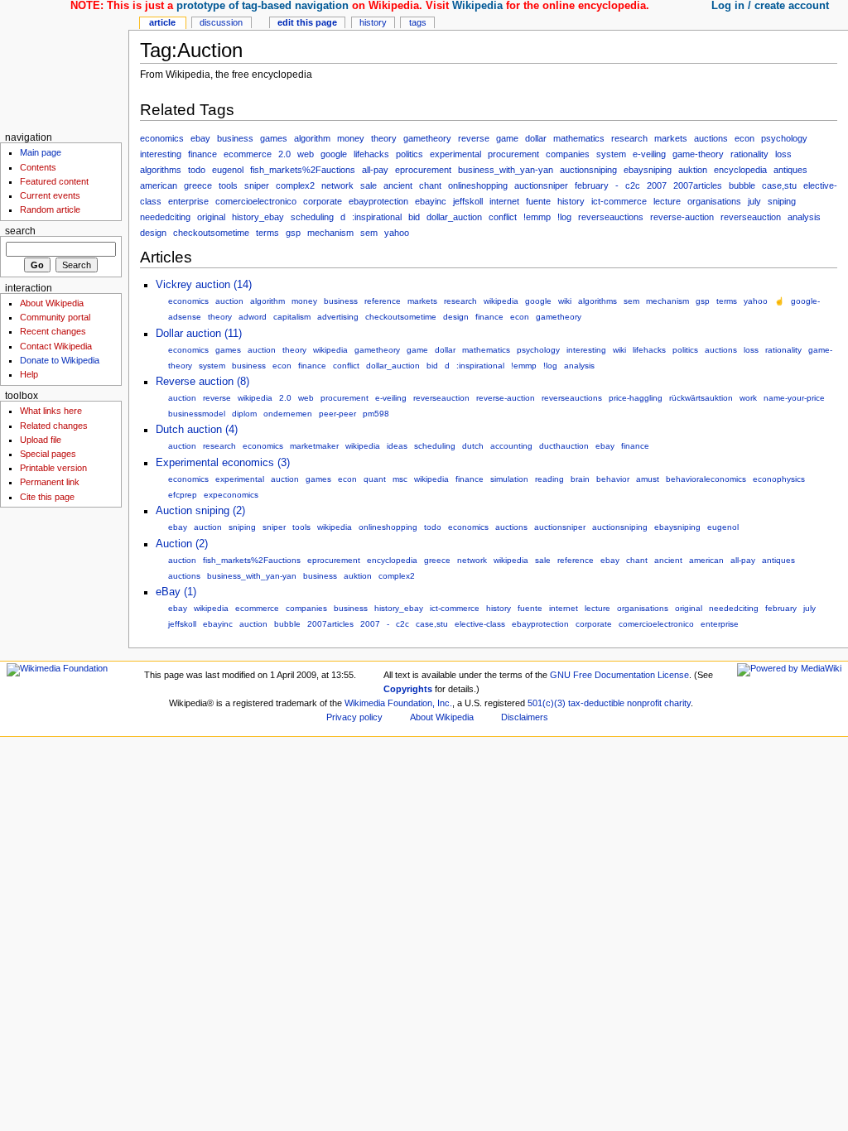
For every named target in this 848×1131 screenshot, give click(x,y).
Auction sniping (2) (200, 511)
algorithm (312, 138)
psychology (784, 138)
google (333, 154)
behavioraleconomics (706, 479)
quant (375, 479)
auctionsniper (541, 185)
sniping (782, 201)
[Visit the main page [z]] (64, 64)
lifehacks (371, 154)
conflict (503, 217)
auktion (692, 170)
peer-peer (337, 413)
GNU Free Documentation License (619, 675)
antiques (790, 170)
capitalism (292, 316)
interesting (160, 154)
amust (647, 479)
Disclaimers (524, 717)
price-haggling (635, 397)
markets (670, 138)
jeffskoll (468, 201)
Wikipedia (477, 6)
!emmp (537, 217)
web (305, 154)
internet (504, 201)
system (611, 154)
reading (549, 479)
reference (382, 301)
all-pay (375, 170)
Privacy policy (354, 717)
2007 (657, 185)
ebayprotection (378, 201)
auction (229, 301)
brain (580, 479)
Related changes (54, 426)
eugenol (227, 170)
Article (162, 22)
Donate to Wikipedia (59, 360)
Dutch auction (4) (197, 430)
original (211, 217)
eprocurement (423, 170)
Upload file (40, 440)
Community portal (55, 317)
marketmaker (314, 445)
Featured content (54, 181)
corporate (322, 201)
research (629, 138)
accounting (511, 445)
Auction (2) (182, 544)
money (350, 138)
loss (783, 154)
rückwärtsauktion (701, 397)
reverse (473, 138)
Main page (40, 152)
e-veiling (649, 154)
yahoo (396, 233)
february (592, 185)
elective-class (480, 623)
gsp (293, 233)
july (754, 201)
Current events (50, 195)
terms (267, 233)
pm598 (376, 413)
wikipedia (501, 301)
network (337, 185)
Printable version (53, 468)
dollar (536, 138)
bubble (742, 185)
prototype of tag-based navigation (262, 6)
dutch (473, 445)
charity (677, 703)
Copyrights (407, 689)
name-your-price (794, 397)
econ (744, 138)
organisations (714, 201)
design (153, 233)
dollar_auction (454, 217)
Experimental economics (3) (223, 463)
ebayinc (430, 201)
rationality (749, 154)
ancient (397, 185)
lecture (667, 201)
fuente (538, 201)
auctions (711, 138)
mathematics (579, 138)
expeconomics (231, 494)
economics (162, 138)
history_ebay (258, 217)
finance (202, 154)
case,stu (779, 185)
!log (564, 217)
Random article (50, 209)
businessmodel (196, 413)
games (273, 138)
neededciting (165, 217)
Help (29, 374)
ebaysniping (648, 170)
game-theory (698, 154)
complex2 (295, 185)
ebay (200, 138)
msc (400, 479)
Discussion (221, 22)
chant (430, 185)
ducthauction (564, 445)
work (748, 397)
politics (409, 154)
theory (384, 138)
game (507, 138)
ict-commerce (619, 201)
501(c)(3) (547, 703)
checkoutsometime (211, 233)
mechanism (330, 233)
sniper (256, 185)
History (373, 22)
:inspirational (377, 217)
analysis (804, 217)
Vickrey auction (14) (204, 285)
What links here (51, 411)
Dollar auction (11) (199, 333)
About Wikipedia (52, 303)
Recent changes (53, 331)
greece (198, 185)
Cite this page (47, 497)
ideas (397, 445)
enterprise (188, 201)
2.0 (284, 154)
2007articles (697, 185)
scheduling (312, 217)
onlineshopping (478, 185)
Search (20, 231)
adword (252, 316)
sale (368, 185)
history (571, 201)
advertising (338, 316)
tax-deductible (596, 703)
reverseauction (750, 217)
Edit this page (307, 22)
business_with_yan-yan (505, 170)
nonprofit (644, 703)
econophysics (779, 479)
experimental (455, 154)
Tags (417, 22)
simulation (509, 479)
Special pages (48, 454)
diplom (244, 413)
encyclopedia (740, 170)
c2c (632, 185)
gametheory (427, 138)
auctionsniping (588, 170)
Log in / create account (770, 6)
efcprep (182, 494)
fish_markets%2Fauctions (302, 170)
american (158, 185)
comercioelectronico (255, 201)
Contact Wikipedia (56, 346)
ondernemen (287, 413)
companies (568, 154)
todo (196, 170)
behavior (612, 479)
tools (228, 185)
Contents (38, 167)
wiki (564, 301)
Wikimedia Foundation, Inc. (398, 703)
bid (414, 217)
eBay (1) (176, 592)
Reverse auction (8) (202, 381)
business (235, 138)
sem (369, 233)
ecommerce (248, 154)
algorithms (160, 170)
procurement (513, 154)
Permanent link (50, 482)
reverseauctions (610, 217)
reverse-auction (682, 217)
